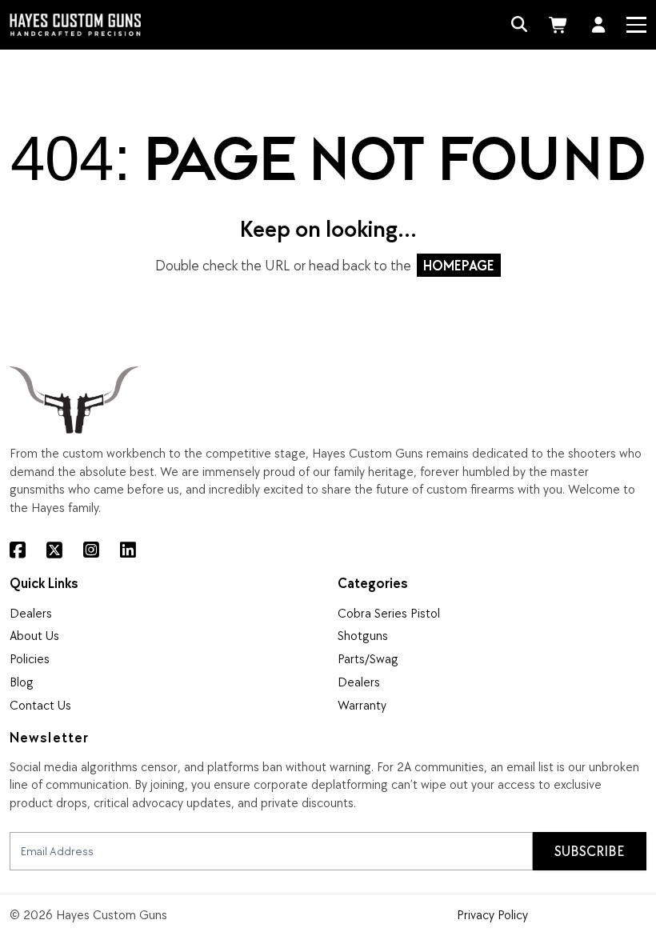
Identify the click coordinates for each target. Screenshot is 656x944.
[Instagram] (91, 551)
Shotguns (363, 635)
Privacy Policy (492, 914)
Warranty (362, 705)
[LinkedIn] (128, 551)
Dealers (31, 613)
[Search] (519, 25)
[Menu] (636, 25)
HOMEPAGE (458, 265)
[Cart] (560, 25)
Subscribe (589, 851)
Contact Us (40, 705)
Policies (30, 658)
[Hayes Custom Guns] (75, 24)
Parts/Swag (368, 658)
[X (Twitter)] (54, 551)
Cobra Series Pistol (389, 613)
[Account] (599, 25)
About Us (34, 635)
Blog (22, 682)
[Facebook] (18, 551)
